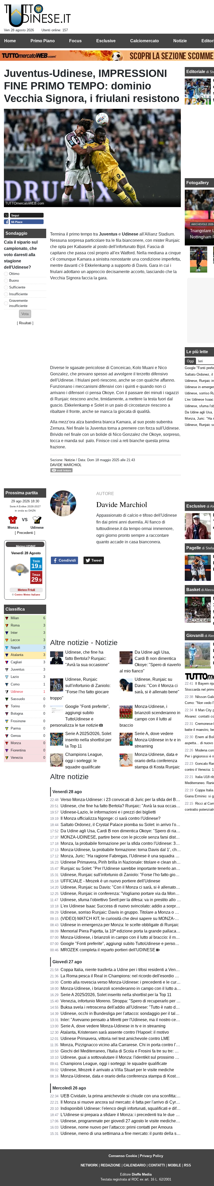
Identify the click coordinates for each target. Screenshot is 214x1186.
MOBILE (174, 1165)
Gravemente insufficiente (18, 303)
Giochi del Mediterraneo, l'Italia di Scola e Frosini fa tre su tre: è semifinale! (129, 1051)
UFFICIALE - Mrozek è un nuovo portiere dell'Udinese (110, 881)
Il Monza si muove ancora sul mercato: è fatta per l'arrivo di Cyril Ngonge (127, 1102)
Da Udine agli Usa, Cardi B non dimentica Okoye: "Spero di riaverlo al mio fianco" (136, 831)
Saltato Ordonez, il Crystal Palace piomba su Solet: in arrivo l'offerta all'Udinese (134, 824)
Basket (193, 589)
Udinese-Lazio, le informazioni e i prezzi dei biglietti (108, 812)
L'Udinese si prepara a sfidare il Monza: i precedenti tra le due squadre (126, 1114)
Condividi (67, 560)
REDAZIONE (111, 1165)
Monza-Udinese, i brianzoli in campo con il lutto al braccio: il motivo (123, 937)
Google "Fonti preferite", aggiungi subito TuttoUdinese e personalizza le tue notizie (137, 943)
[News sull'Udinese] (37, 16)
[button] (25, 314)
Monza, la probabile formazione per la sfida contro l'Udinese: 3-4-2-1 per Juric (132, 843)
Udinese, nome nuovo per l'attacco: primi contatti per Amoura (117, 1127)
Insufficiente (18, 294)
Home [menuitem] (10, 41)
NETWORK (89, 1165)
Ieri (200, 361)
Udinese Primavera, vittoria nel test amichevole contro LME (115, 1038)
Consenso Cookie (123, 1156)
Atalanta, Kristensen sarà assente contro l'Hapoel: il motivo (114, 1032)
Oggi (190, 361)
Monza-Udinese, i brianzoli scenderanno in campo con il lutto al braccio (126, 988)
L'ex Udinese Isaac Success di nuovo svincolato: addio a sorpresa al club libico (134, 906)
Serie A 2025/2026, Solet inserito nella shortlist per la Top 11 (88, 739)
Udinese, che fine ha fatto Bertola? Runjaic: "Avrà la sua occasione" (87, 658)
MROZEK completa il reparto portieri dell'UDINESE (108, 950)
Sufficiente (17, 287)
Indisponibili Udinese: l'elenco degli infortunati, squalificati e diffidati (123, 1108)
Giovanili (195, 635)
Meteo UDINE (26, 546)
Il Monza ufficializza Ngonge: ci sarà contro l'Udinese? (110, 818)
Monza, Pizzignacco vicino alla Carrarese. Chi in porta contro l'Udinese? (127, 1045)
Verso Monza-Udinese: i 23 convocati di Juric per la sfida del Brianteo (125, 799)
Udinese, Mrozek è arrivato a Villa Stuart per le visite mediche (117, 1070)
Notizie (69, 460)
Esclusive (196, 506)
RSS (187, 1165)
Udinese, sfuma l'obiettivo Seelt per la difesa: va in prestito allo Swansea (127, 900)
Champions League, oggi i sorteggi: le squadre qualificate (84, 760)
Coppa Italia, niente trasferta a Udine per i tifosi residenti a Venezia (122, 969)
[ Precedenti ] (25, 533)
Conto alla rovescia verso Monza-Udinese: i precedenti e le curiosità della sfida (133, 982)
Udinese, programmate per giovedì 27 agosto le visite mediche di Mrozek (128, 1121)
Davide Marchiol (65, 465)
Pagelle (193, 548)
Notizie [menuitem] (180, 41)
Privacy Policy (151, 1156)
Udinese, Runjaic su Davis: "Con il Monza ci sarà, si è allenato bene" (157, 685)
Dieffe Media (142, 1174)
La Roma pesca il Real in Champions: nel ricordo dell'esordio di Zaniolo (127, 976)
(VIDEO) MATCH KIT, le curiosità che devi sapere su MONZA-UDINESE (127, 918)
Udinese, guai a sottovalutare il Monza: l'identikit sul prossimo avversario (127, 1057)
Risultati (25, 323)
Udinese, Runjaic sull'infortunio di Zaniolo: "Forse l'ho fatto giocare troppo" (129, 874)
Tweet (96, 560)
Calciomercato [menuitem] (144, 41)
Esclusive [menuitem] (106, 41)
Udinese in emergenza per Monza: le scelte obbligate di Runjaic (120, 925)
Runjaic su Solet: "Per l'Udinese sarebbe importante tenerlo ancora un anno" (131, 868)
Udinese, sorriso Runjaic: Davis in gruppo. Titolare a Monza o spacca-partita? (132, 912)
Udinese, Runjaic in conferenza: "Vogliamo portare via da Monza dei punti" (129, 893)
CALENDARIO (134, 1165)
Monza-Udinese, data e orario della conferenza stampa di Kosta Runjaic (157, 760)
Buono (14, 280)
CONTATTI (156, 1165)
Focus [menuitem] (75, 41)
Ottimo (14, 274)
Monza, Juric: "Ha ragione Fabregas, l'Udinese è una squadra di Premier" (128, 856)
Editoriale (196, 71)
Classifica (15, 609)
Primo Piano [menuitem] (43, 41)
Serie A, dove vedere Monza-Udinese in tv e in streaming (158, 739)
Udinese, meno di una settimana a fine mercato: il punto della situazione (127, 1133)
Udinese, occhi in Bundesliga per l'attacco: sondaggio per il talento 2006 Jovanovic (137, 1013)
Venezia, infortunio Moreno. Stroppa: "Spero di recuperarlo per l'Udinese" (128, 1001)
